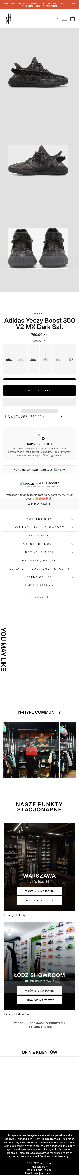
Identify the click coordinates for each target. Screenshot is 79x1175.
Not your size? (39, 552)
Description (39, 535)
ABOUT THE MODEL (39, 544)
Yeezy (39, 314)
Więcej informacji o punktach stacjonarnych (39, 1025)
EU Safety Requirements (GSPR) (40, 568)
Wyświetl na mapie (39, 891)
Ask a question (39, 585)
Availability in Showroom (39, 527)
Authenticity (39, 519)
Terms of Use (39, 577)
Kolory (39, 340)
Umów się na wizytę (39, 1000)
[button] (39, 402)
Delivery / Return (39, 560)
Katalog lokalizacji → (17, 915)
